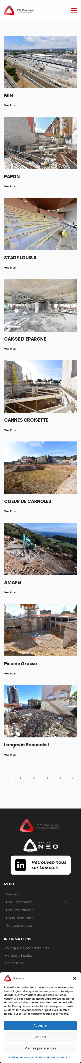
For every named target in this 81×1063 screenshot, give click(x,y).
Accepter (40, 1025)
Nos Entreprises (19, 902)
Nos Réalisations (19, 910)
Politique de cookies (21, 1057)
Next (72, 778)
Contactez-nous (19, 926)
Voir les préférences (40, 1048)
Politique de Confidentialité (53, 1057)
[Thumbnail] (40, 62)
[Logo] (19, 10)
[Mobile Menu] (74, 10)
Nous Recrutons (19, 918)
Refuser (40, 1037)
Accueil (12, 894)
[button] (75, 978)
